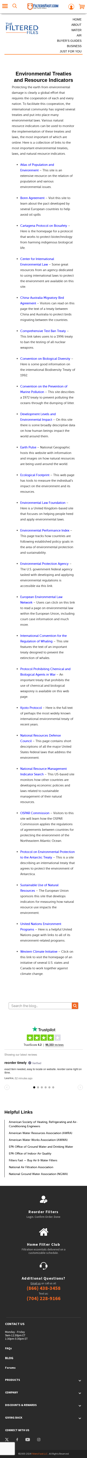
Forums (10, 1368)
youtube (27, 1440)
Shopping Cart (82, 7)
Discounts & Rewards (21, 1405)
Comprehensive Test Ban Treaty (43, 331)
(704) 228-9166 (44, 1298)
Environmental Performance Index (44, 530)
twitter (7, 1440)
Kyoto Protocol (31, 708)
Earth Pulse (28, 447)
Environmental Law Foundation (42, 503)
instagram (38, 1440)
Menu (5, 7)
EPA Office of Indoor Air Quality (30, 1153)
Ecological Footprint (34, 475)
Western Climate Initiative (38, 951)
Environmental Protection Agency (44, 564)
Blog (9, 1358)
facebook (17, 1440)
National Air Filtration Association (31, 1167)
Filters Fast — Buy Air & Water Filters (33, 1160)
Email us (36, 1283)
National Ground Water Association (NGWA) (38, 1174)
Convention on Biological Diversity (45, 359)
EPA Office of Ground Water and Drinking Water (41, 1147)
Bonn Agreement (32, 198)
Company (11, 1392)
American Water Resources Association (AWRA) (40, 1133)
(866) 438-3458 (44, 1288)
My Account (71, 7)
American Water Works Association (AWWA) (38, 1140)
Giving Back (13, 1417)
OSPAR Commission (34, 813)
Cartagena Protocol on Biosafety (43, 226)
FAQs (8, 1348)
